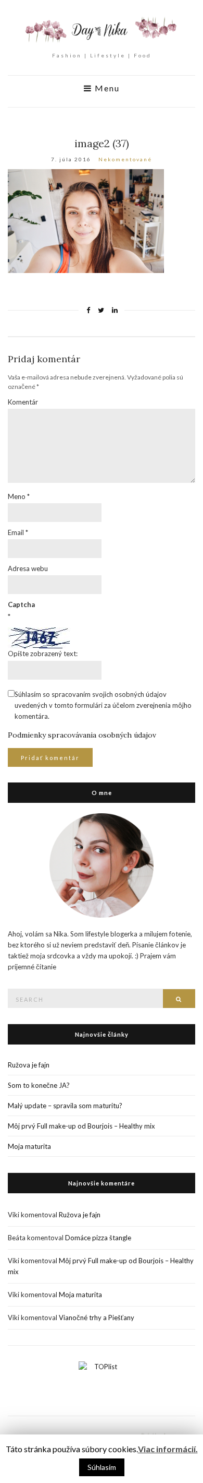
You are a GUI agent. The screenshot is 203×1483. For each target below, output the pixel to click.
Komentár (23, 402)
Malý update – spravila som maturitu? (65, 1105)
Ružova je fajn (28, 1065)
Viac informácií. (168, 1449)
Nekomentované (125, 159)
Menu (106, 88)
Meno (19, 496)
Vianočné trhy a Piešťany (96, 1317)
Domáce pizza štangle (98, 1237)
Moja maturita (29, 1146)
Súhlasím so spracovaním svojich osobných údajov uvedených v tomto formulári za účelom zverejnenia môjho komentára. (103, 705)
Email (18, 532)
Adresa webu (28, 568)
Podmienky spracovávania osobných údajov (82, 735)
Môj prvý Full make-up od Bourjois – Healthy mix (81, 1126)
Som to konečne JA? (39, 1085)
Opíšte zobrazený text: (43, 653)
